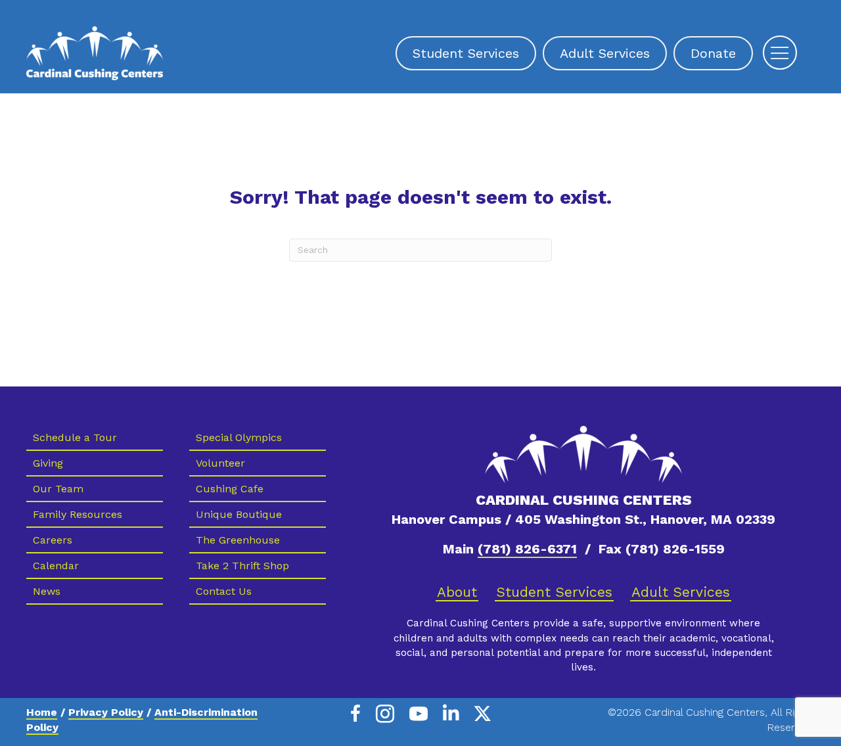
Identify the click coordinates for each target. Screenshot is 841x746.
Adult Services (680, 592)
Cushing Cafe (229, 488)
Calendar (56, 565)
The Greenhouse (238, 540)
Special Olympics (239, 437)
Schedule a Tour (75, 437)
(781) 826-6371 (527, 549)
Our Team (58, 488)
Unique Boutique (239, 514)
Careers (52, 540)
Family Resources (77, 514)
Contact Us (224, 591)
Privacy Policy (105, 712)
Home (41, 712)
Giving (48, 463)
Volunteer (220, 463)
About (457, 592)
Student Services (554, 592)
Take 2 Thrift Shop (242, 565)
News (46, 591)
